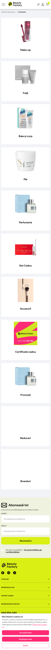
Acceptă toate (25, 633)
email (4, 526)
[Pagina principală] (15, 4)
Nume (4, 513)
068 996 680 (9, 612)
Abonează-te (25, 541)
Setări (25, 645)
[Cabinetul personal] (43, 4)
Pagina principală (8, 12)
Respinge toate (25, 639)
